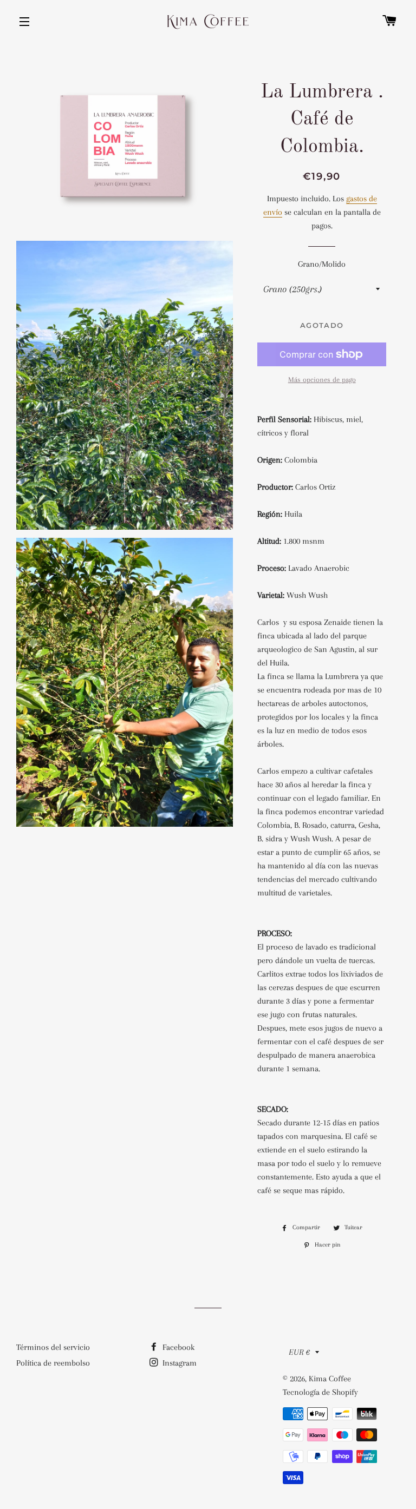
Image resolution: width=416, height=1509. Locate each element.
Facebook (177, 1347)
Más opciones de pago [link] (322, 379)
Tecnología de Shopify (320, 1392)
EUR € (299, 1352)
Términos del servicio (53, 1347)
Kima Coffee (330, 1378)
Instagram (178, 1363)
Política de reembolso (53, 1363)
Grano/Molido (322, 264)
